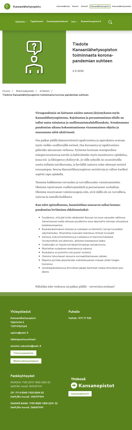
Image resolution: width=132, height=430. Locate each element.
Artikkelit (45, 90)
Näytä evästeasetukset (25, 360)
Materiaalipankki (25, 90)
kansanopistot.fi (80, 393)
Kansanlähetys (63, 6)
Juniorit (84, 6)
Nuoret (75, 6)
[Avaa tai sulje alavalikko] (26, 21)
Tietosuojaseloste (23, 352)
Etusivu (6, 90)
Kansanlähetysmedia (121, 6)
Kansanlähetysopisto (100, 6)
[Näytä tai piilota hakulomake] (110, 22)
